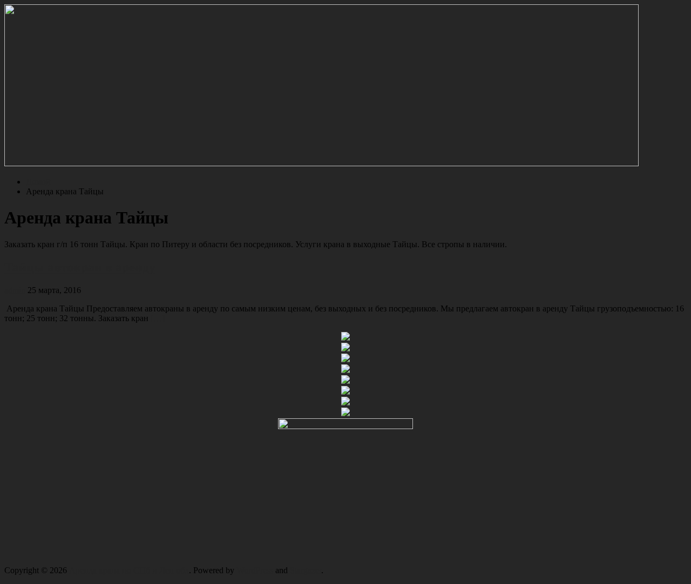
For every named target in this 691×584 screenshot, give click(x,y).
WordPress (254, 570)
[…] (158, 318)
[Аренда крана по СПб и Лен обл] (321, 163)
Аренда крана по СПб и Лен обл (129, 570)
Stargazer (305, 570)
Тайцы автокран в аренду (79, 267)
